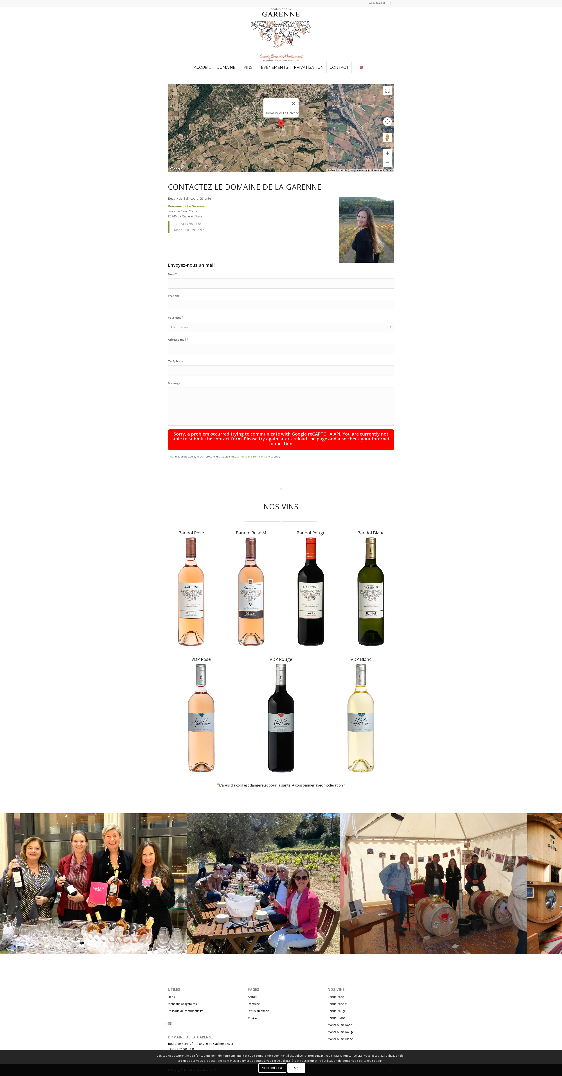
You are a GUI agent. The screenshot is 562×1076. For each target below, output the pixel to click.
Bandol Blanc (370, 533)
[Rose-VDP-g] (201, 718)
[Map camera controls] (387, 121)
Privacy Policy (239, 456)
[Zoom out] (387, 162)
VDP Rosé (201, 659)
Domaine (254, 1004)
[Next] (552, 883)
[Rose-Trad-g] (191, 591)
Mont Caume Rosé (340, 1025)
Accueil (252, 997)
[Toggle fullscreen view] (387, 90)
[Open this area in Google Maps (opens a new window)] (176, 169)
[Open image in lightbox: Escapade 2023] (334, 949)
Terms (389, 170)
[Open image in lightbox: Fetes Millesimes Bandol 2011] (522, 949)
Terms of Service (263, 456)
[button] (281, 124)
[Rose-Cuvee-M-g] (251, 591)
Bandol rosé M (337, 1004)
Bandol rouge (337, 1011)
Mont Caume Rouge (341, 1032)
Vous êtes (175, 318)
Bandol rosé (336, 997)
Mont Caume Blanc (340, 1039)
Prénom (173, 296)
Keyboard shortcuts (337, 170)
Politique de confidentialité (186, 1011)
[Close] (293, 103)
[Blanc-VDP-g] (360, 718)
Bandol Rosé (191, 533)
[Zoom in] (387, 153)
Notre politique (272, 1068)
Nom (172, 274)
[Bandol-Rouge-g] (310, 591)
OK (296, 1068)
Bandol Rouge (311, 533)
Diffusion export (258, 1011)
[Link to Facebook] (390, 3)
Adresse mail (178, 340)
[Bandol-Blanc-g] (370, 591)
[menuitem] (202, 67)
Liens (171, 997)
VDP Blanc (361, 659)
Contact (253, 1018)
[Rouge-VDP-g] (281, 718)
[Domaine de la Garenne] (281, 34)
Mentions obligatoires (182, 1004)
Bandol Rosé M (251, 533)
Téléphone (175, 361)
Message (174, 383)
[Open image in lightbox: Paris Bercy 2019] (182, 949)
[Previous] (9, 883)
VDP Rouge (281, 659)
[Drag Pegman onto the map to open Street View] (387, 137)
